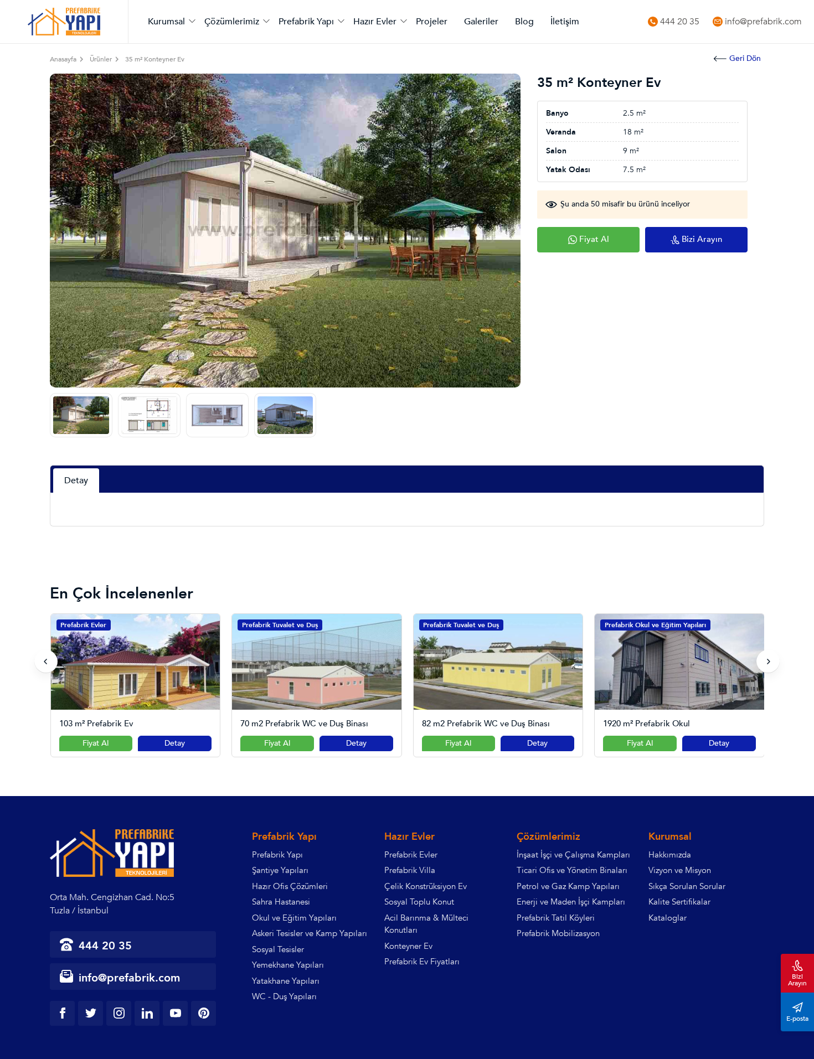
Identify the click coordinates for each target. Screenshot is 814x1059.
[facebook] (62, 1013)
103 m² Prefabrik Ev (96, 724)
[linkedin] (147, 1013)
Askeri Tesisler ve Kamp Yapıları (309, 933)
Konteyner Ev (408, 946)
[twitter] (90, 1013)
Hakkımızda (669, 854)
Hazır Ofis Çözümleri (290, 886)
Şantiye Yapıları (280, 870)
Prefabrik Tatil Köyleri (556, 917)
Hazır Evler (374, 22)
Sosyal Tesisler (278, 949)
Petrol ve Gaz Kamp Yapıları (568, 886)
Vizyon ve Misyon (679, 870)
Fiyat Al (96, 743)
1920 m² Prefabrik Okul (646, 724)
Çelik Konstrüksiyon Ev (425, 886)
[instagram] (118, 1013)
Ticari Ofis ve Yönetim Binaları (572, 870)
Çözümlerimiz (231, 22)
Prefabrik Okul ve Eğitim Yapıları (655, 625)
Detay (174, 743)
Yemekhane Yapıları (288, 964)
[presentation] (46, 661)
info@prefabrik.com (763, 22)
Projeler (431, 22)
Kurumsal (166, 22)
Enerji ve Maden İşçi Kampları (571, 901)
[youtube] (175, 1013)
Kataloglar (667, 917)
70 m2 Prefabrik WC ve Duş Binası (304, 724)
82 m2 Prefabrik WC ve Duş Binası (486, 724)
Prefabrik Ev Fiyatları (422, 961)
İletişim (564, 22)
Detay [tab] (76, 480)
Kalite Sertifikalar (679, 901)
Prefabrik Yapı (306, 22)
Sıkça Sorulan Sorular (686, 886)
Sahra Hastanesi (281, 901)
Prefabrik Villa (409, 870)
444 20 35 (679, 22)
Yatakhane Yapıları (286, 980)
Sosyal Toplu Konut (419, 901)
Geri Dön (745, 58)
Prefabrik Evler (83, 625)
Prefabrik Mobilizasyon (558, 933)
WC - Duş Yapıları (284, 996)
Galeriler (481, 22)
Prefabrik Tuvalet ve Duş (280, 625)
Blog (524, 22)
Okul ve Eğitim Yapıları (294, 917)
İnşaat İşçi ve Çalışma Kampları (573, 854)
